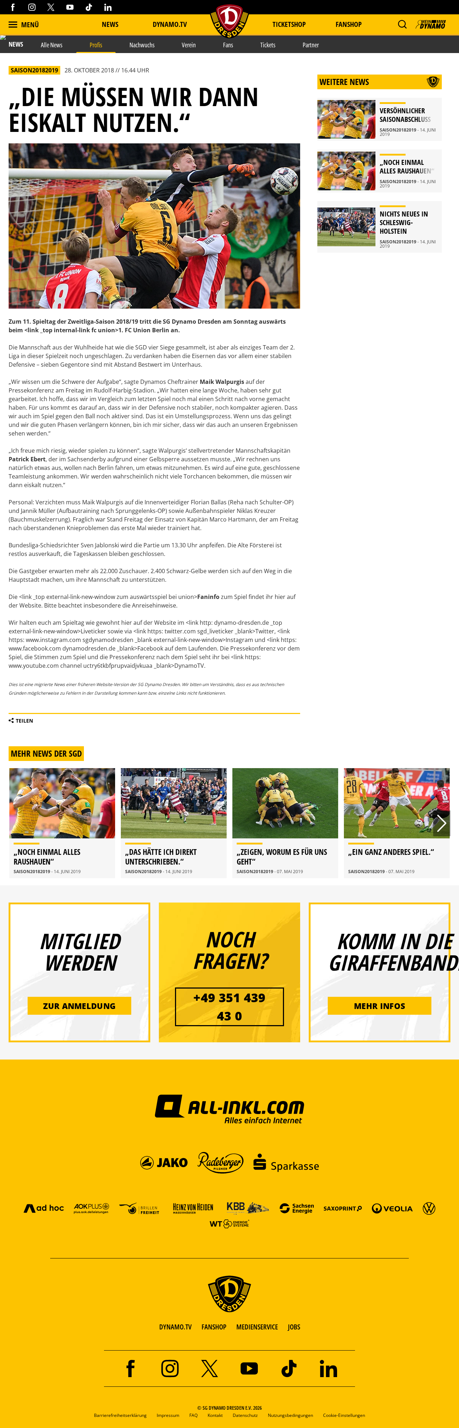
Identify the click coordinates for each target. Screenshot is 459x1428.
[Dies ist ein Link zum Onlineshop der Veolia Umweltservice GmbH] (392, 1208)
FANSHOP (214, 1327)
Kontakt (215, 1415)
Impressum (168, 1415)
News (110, 24)
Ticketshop (289, 24)
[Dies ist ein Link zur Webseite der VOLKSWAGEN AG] (429, 1208)
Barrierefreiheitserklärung (120, 1415)
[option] (62, 823)
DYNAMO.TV (170, 24)
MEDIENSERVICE (257, 1327)
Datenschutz (245, 1415)
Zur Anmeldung (79, 1005)
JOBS (294, 1327)
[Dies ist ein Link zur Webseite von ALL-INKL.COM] (229, 1108)
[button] (402, 24)
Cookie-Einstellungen (344, 1415)
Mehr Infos (379, 1005)
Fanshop (349, 24)
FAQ (193, 1415)
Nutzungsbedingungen (290, 1415)
